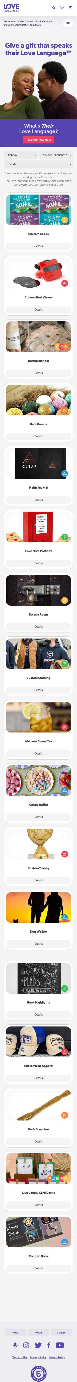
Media (38, 1332)
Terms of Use (19, 1357)
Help (15, 1332)
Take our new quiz (38, 140)
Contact (61, 1332)
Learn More (35, 24)
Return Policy (57, 1357)
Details (38, 246)
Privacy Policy (38, 1357)
